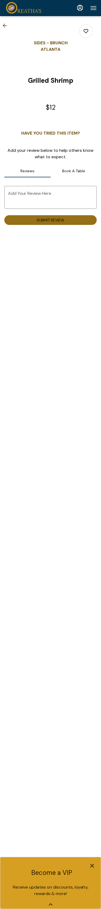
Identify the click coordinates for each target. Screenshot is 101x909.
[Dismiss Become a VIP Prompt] (92, 865)
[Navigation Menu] (93, 8)
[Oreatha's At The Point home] (28, 8)
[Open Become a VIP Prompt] (50, 904)
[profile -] (80, 8)
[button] (6, 25)
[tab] (27, 170)
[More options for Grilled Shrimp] (85, 31)
